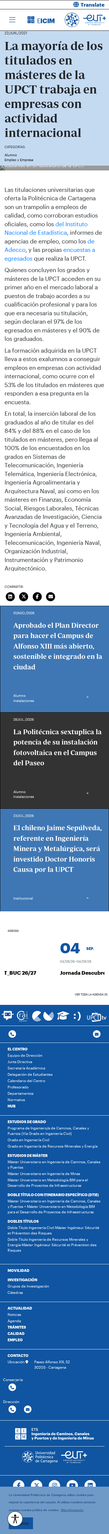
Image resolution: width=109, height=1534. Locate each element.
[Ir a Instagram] (54, 1485)
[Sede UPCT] (77, 1016)
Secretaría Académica (26, 1068)
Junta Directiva (20, 1061)
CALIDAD (16, 1333)
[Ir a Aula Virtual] (63, 1018)
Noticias (14, 1314)
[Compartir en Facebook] (37, 596)
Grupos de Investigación (28, 1286)
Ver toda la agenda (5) (91, 994)
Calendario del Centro (26, 1080)
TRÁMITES (17, 1327)
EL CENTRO (18, 1049)
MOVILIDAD (18, 1270)
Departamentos (21, 1093)
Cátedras (15, 1292)
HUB (11, 1106)
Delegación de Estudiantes (30, 1074)
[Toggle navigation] (12, 20)
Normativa (16, 1099)
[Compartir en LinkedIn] (10, 596)
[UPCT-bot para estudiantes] (8, 1018)
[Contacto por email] (96, 1034)
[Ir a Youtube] (72, 1485)
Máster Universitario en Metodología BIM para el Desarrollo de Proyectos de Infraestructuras (48, 1182)
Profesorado (18, 1087)
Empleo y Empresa (19, 160)
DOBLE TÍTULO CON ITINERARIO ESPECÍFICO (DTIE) (53, 1195)
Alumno (11, 155)
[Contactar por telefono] (12, 1034)
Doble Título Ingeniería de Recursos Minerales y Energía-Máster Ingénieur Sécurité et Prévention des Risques (52, 1244)
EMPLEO (15, 1340)
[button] (84, 4)
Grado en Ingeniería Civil (28, 1140)
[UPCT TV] (96, 1016)
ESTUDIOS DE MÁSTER (28, 1155)
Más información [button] (72, 1510)
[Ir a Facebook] (19, 1485)
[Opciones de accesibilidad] (15, 1518)
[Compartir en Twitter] (24, 596)
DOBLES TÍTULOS (23, 1221)
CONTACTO (18, 1355)
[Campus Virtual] (43, 1016)
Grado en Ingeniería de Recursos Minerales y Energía (52, 1146)
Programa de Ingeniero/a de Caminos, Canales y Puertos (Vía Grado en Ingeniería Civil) (48, 1130)
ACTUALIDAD (20, 1308)
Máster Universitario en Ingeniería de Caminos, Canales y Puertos (54, 1164)
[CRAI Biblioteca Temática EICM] (23, 1016)
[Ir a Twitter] (36, 1485)
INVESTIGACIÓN (22, 1280)
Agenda (14, 1321)
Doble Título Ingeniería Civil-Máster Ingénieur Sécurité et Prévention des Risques (53, 1230)
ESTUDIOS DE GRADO (27, 1122)
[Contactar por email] (27, 1409)
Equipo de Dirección (25, 1055)
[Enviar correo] (51, 596)
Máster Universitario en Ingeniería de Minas (44, 1173)
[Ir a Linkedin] (90, 1485)
